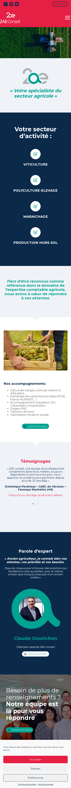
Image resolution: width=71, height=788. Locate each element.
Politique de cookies (27, 784)
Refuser (35, 768)
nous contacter (37, 654)
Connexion (59, 4)
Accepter (35, 759)
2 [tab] (38, 503)
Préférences (35, 777)
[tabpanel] (36, 477)
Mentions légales (45, 784)
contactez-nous (37, 426)
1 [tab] (33, 503)
